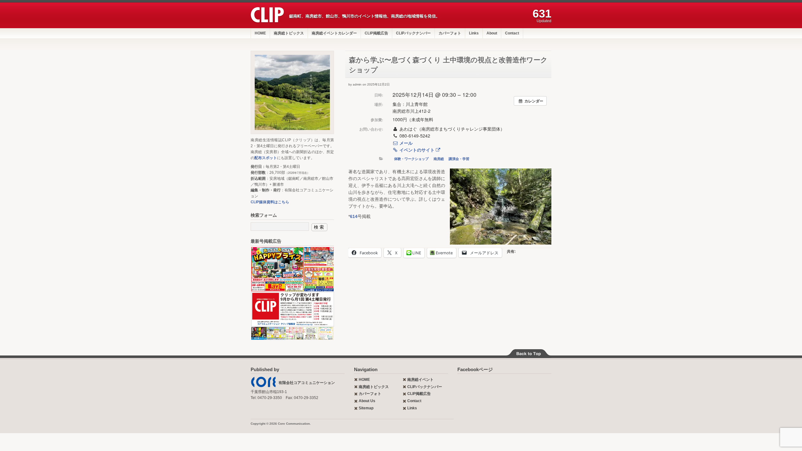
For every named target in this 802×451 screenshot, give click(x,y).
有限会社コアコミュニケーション (307, 383)
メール (405, 143)
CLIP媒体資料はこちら (270, 202)
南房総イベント (420, 379)
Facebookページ (475, 369)
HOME (260, 33)
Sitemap (366, 408)
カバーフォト (450, 33)
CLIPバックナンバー (413, 33)
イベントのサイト (417, 150)
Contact (512, 33)
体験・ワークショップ (411, 158)
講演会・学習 (459, 158)
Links (474, 33)
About (492, 33)
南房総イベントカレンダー (334, 33)
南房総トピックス (289, 33)
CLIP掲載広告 (376, 33)
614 (353, 216)
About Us (367, 401)
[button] (277, 269)
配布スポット (265, 158)
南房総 (439, 158)
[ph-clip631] (292, 92)
